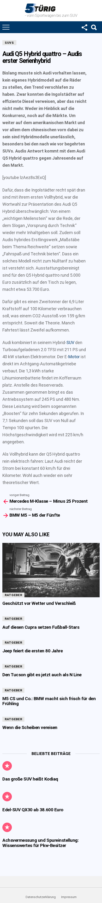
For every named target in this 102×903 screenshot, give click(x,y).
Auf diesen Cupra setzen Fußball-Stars (40, 627)
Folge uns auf (84, 27)
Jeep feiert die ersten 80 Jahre (32, 651)
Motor (74, 356)
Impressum (69, 897)
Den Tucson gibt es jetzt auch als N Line (42, 674)
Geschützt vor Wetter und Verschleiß (39, 603)
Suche (93, 27)
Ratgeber (13, 595)
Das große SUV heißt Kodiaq (30, 779)
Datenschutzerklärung (41, 897)
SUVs (9, 42)
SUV (70, 342)
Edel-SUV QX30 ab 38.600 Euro (32, 809)
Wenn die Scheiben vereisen (29, 727)
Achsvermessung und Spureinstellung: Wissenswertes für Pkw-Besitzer (40, 843)
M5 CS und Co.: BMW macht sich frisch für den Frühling (49, 701)
